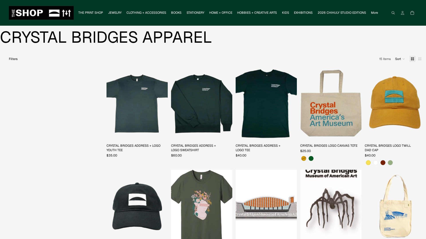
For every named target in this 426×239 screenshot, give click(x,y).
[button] (400, 59)
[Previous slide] (307, 104)
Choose (164, 135)
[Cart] (412, 13)
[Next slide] (354, 104)
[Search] (393, 13)
